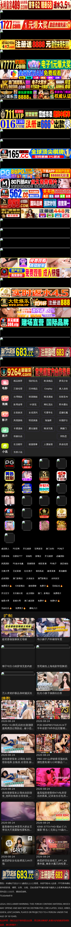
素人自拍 (63, 388)
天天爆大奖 (18, 593)
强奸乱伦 (33, 380)
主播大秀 (5, 571)
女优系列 (33, 412)
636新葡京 (20, 585)
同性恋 (63, 436)
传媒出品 (18, 436)
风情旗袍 (18, 420)
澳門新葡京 (43, 578)
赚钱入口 (33, 608)
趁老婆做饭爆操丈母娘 (14, 639)
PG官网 (16, 548)
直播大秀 (17, 600)
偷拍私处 (40, 571)
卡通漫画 (18, 428)
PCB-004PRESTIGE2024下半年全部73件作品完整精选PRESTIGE (52, 728)
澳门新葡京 (18, 578)
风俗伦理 (63, 444)
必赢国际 (60, 556)
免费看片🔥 (6, 585)
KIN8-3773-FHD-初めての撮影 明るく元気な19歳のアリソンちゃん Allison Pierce (53, 829)
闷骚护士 (63, 420)
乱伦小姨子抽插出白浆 (49, 693)
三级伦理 (18, 388)
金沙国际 (30, 593)
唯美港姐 (48, 396)
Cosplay (48, 388)
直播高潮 (31, 563)
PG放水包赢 (18, 563)
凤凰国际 (5, 563)
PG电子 (60, 548)
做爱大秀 (5, 600)
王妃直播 (17, 571)
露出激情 (33, 428)
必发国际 (5, 578)
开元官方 (5, 593)
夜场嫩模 (63, 571)
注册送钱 (5, 556)
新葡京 (38, 556)
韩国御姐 (33, 396)
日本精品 (33, 388)
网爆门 (63, 428)
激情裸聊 (32, 585)
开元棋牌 (27, 548)
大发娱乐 (30, 578)
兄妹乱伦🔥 (6, 608)
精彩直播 (42, 563)
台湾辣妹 (18, 396)
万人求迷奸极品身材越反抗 (17, 693)
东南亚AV (63, 396)
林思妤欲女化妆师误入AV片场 (17, 862)
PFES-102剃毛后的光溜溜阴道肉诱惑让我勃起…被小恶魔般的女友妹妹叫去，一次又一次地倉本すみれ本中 (17, 729)
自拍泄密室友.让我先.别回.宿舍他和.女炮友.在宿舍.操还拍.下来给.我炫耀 (17, 762)
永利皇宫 (55, 578)
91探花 (33, 404)
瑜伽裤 (48, 420)
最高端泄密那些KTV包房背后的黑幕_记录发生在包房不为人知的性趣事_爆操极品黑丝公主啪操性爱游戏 (52, 797)
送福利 (29, 556)
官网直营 (39, 548)
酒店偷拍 (64, 563)
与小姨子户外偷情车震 (49, 639)
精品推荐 (18, 380)
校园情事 (33, 444)
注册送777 (17, 556)
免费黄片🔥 (20, 608)
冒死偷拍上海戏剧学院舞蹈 (52, 666)
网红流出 (48, 404)
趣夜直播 (51, 571)
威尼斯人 (5, 548)
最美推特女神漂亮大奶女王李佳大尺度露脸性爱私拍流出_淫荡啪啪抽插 (17, 829)
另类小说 (18, 452)
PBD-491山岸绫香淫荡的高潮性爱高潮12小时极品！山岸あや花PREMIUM (52, 762)
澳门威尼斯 (29, 600)
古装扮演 (18, 412)
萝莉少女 (63, 380)
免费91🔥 (42, 600)
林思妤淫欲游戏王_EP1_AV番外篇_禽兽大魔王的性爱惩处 (52, 863)
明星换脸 (33, 420)
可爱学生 (48, 412)
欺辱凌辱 (18, 404)
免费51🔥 (44, 585)
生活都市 (18, 444)
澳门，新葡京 (44, 593)
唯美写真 (48, 428)
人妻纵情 (48, 444)
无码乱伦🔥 (57, 585)
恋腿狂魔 (63, 412)
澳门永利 (50, 548)
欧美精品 (48, 380)
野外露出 (63, 404)
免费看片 (57, 593)
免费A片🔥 (55, 600)
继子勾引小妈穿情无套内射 (17, 666)
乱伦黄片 (28, 571)
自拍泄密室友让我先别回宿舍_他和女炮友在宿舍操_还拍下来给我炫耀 (17, 796)
